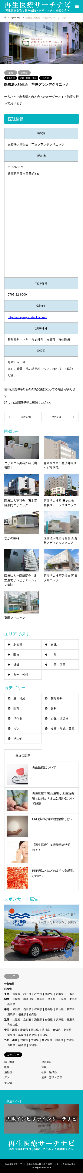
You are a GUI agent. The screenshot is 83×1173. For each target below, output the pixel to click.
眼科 (16, 708)
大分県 (35, 1040)
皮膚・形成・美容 (28, 78)
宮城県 (60, 993)
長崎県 (11, 1045)
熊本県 (59, 1040)
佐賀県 (70, 1040)
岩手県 (38, 993)
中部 (54, 654)
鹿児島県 (47, 1040)
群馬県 (40, 999)
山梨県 (33, 1014)
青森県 (16, 993)
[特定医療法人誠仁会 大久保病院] (60, 417)
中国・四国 (58, 664)
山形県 (70, 993)
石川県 (27, 1009)
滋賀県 (38, 1019)
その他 (45, 78)
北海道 (17, 644)
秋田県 (27, 993)
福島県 (49, 993)
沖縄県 (24, 1040)
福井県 (22, 1014)
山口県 (44, 1034)
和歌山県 (12, 1024)
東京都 (73, 999)
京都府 (27, 1019)
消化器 (17, 718)
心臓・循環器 (60, 718)
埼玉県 (51, 999)
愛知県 (16, 1009)
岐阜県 (38, 1009)
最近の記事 (23, 755)
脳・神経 (19, 698)
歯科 (54, 708)
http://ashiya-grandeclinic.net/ (27, 317)
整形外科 (10, 78)
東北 (54, 644)
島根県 (67, 1029)
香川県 (46, 1029)
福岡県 (22, 1045)
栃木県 (11, 1004)
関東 (16, 654)
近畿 (11, 72)
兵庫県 (24, 72)
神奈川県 (28, 999)
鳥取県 (22, 1034)
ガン (16, 728)
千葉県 (62, 999)
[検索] (67, 6)
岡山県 (35, 1029)
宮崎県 (33, 1045)
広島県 (33, 1034)
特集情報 (9, 983)
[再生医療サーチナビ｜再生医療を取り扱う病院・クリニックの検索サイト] (37, 6)
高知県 (56, 1029)
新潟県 (11, 1014)
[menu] (76, 6)
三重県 (70, 1019)
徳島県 (11, 1034)
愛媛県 (24, 1029)
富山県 (60, 1009)
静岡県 (49, 1009)
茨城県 (16, 999)
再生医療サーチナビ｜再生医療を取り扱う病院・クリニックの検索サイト (42, 1164)
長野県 (70, 1009)
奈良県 (49, 1019)
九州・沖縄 (20, 674)
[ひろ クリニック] (23, 417)
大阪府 (16, 1019)
